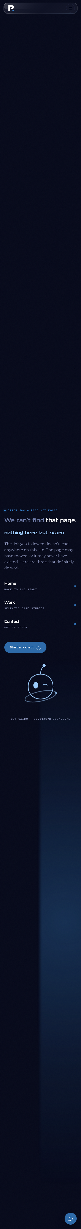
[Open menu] (70, 8)
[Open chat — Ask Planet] (71, 1219)
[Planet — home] (11, 8)
